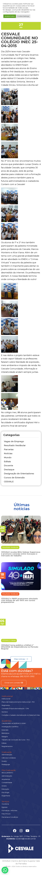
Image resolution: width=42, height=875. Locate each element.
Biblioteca (5, 733)
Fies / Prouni (6, 814)
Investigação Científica (10, 726)
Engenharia (6, 796)
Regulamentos (7, 746)
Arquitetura (6, 779)
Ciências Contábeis (9, 758)
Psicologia (5, 792)
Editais (13, 640)
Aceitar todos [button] (10, 16)
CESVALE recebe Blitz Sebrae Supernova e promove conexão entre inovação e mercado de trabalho (20, 554)
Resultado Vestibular (10, 547)
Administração (7, 754)
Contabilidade (7, 782)
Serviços (5, 801)
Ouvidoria (5, 804)
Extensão (5, 730)
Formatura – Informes (9, 810)
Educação (5, 789)
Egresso (5, 807)
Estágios (5, 736)
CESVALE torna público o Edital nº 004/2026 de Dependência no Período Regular (19, 647)
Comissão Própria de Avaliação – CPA (15, 708)
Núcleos (5, 712)
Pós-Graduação (9, 770)
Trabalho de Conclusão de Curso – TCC (16, 740)
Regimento (6, 705)
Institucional (7, 696)
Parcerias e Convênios (10, 817)
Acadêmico (7, 721)
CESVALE (6, 640)
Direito (4, 761)
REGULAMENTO (7, 773)
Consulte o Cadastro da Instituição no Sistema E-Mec (21, 715)
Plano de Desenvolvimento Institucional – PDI (18, 702)
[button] (5, 870)
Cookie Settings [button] (23, 16)
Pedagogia (6, 764)
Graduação (7, 752)
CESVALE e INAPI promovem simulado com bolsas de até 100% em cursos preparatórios (19, 600)
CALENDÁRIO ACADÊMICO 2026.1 (14, 723)
